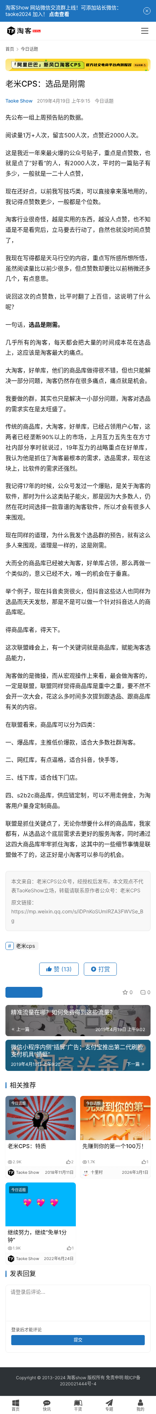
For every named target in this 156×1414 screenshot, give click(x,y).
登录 (15, 1329)
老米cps (25, 946)
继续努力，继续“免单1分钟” (37, 1236)
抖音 (52, 591)
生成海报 (27, 992)
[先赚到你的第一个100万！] (115, 1118)
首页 (9, 49)
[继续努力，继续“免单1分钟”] (40, 1204)
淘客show (76, 1377)
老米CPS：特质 (27, 1146)
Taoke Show (19, 101)
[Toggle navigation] (144, 30)
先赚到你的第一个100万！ (114, 1146)
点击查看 (59, 14)
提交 (78, 1340)
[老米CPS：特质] (40, 1118)
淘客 (11, 219)
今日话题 (104, 101)
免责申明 (114, 1377)
